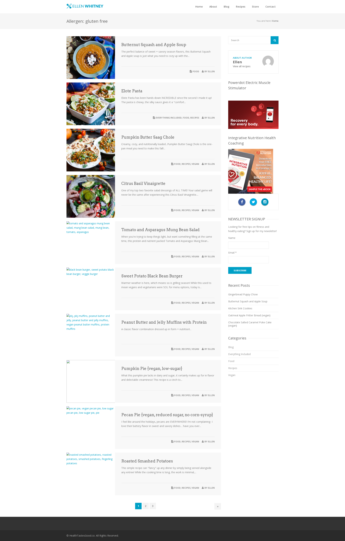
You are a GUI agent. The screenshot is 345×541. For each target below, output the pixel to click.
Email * (232, 252)
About (213, 6)
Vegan (195, 164)
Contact (270, 6)
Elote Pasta (131, 91)
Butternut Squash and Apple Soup (153, 44)
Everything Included (169, 117)
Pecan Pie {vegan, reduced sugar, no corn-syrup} (167, 414)
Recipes (240, 6)
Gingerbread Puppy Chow (243, 294)
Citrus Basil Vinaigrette (143, 183)
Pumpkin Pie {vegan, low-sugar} (151, 368)
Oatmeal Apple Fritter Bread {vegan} (249, 315)
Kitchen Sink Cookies (240, 308)
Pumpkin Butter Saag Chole (147, 137)
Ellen (211, 71)
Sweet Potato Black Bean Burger (152, 276)
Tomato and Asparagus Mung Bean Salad (160, 229)
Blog (226, 6)
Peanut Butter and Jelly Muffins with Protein (164, 322)
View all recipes (241, 66)
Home (199, 6)
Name (231, 238)
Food (196, 71)
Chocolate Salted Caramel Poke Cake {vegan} (250, 324)
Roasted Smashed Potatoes (147, 461)
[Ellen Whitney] (84, 6)
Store (255, 6)
